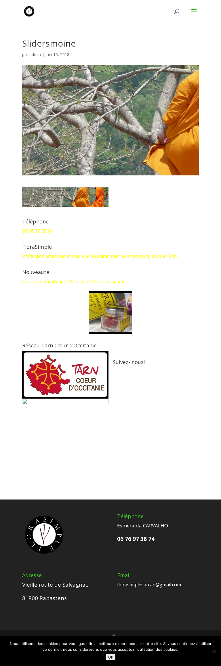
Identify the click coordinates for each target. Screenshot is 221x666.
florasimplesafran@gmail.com (149, 584)
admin (35, 54)
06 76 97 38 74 (38, 231)
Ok (110, 657)
